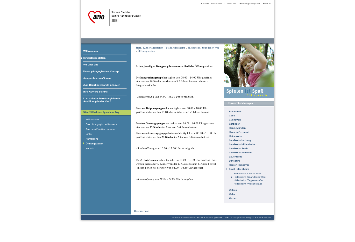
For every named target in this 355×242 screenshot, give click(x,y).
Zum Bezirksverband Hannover (101, 85)
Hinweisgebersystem (250, 3)
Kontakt (205, 3)
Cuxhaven (235, 119)
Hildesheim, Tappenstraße (248, 180)
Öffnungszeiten (146, 51)
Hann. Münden (237, 128)
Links (89, 134)
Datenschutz (231, 3)
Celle (232, 115)
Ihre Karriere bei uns (95, 91)
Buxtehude (235, 111)
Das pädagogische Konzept (101, 124)
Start (138, 47)
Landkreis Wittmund (240, 152)
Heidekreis (235, 136)
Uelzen (233, 190)
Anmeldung (92, 138)
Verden (233, 198)
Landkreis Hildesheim (242, 144)
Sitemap (267, 3)
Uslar (232, 194)
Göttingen (234, 123)
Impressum (216, 3)
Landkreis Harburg (240, 140)
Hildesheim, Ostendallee (247, 173)
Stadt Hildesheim (175, 47)
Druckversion (141, 210)
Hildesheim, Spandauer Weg (203, 47)
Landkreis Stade (238, 148)
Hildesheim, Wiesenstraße (248, 183)
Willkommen (90, 51)
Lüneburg (234, 160)
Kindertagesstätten (94, 58)
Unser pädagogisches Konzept (101, 71)
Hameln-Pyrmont (238, 132)
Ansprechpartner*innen (97, 78)
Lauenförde (235, 156)
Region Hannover (239, 165)
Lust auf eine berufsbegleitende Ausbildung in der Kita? (102, 100)
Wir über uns (90, 64)
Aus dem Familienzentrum (100, 129)
